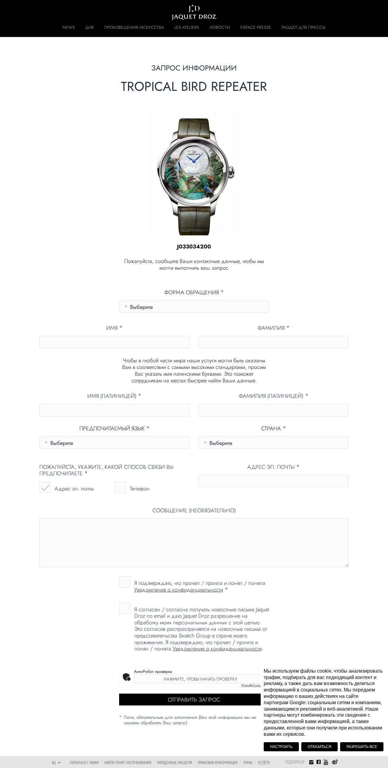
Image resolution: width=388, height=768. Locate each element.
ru (54, 763)
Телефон (139, 489)
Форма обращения (194, 292)
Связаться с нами (84, 762)
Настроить (281, 747)
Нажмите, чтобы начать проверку (200, 679)
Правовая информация (217, 762)
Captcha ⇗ (254, 685)
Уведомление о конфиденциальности (178, 590)
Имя (114, 328)
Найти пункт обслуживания (127, 762)
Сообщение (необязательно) (194, 510)
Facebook (318, 762)
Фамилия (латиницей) (274, 396)
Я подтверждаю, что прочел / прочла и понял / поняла (199, 586)
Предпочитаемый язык (114, 428)
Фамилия (274, 328)
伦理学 (264, 762)
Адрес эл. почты (74, 489)
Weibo (335, 762)
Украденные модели (174, 762)
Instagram (311, 763)
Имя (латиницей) (114, 396)
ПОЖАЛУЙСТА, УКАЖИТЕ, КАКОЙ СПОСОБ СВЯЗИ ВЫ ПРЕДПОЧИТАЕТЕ (106, 470)
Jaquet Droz (48, 12)
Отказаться (319, 747)
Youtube (326, 762)
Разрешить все (361, 747)
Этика (247, 762)
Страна (273, 428)
